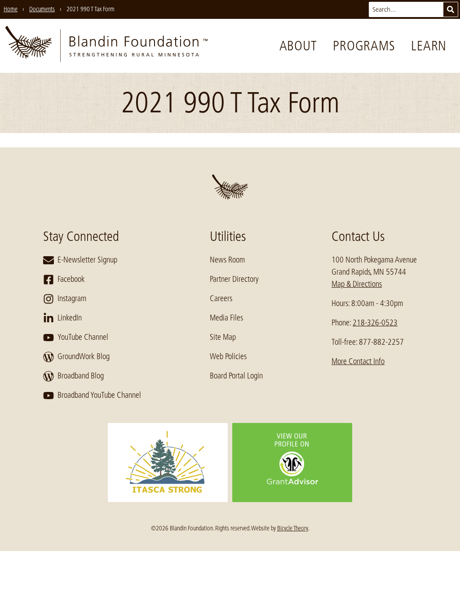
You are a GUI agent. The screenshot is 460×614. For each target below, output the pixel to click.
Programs (364, 46)
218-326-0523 (375, 323)
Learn (429, 46)
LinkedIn (70, 318)
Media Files (226, 318)
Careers (221, 298)
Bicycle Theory (292, 528)
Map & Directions (357, 284)
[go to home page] (106, 46)
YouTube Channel (83, 337)
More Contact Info (358, 361)
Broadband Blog (81, 376)
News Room (227, 260)
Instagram (72, 298)
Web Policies (228, 356)
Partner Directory (234, 279)
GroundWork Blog (84, 356)
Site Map (223, 337)
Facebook (71, 279)
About (298, 46)
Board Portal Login (236, 376)
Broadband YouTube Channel (99, 395)
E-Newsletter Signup (87, 260)
